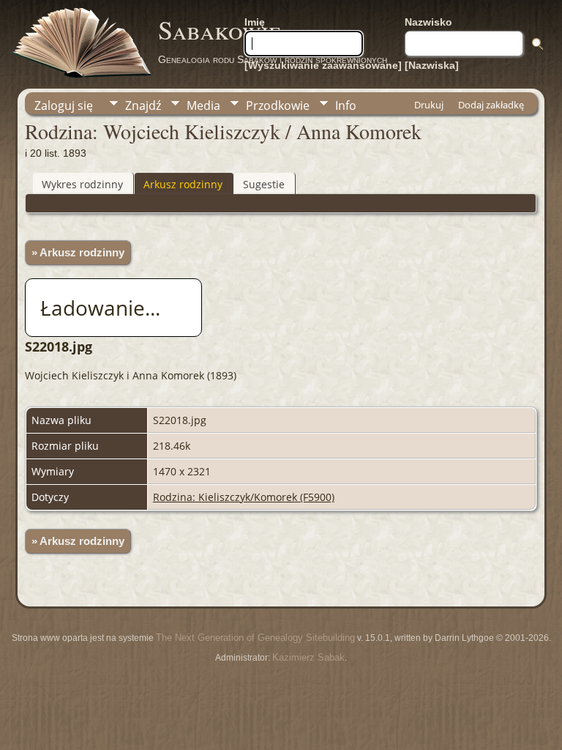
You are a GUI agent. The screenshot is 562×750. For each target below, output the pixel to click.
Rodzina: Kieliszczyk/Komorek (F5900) (243, 497)
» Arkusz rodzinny (77, 253)
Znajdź (143, 105)
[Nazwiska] (432, 65)
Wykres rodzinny (82, 184)
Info (345, 105)
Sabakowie (219, 29)
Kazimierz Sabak (308, 657)
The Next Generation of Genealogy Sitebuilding (255, 637)
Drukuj (428, 104)
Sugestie (264, 184)
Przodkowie (278, 105)
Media (203, 105)
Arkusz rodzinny (182, 184)
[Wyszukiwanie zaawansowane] (323, 65)
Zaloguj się (63, 105)
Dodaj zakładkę (491, 104)
